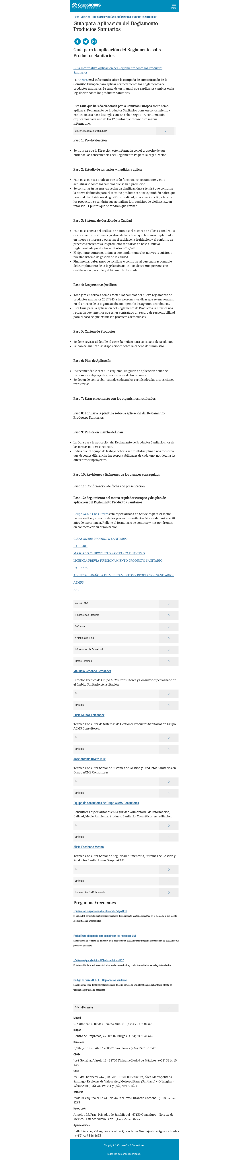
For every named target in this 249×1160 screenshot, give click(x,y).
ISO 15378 (80, 568)
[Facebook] (77, 41)
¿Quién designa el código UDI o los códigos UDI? (98, 960)
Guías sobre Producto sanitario (136, 17)
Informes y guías (103, 17)
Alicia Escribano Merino (88, 847)
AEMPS (82, 80)
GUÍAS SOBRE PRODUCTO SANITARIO (100, 539)
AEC (76, 590)
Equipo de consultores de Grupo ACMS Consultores (106, 803)
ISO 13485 (80, 546)
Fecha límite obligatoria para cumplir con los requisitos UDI (104, 935)
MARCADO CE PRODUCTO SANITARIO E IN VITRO (109, 553)
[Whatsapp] (94, 41)
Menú (173, 8)
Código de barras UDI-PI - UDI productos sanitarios (100, 980)
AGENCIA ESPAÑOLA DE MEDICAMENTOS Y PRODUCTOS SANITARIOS (123, 575)
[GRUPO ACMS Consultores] (87, 6)
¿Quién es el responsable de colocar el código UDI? (100, 911)
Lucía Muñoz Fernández (88, 715)
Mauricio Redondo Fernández (92, 671)
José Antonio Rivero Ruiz (89, 759)
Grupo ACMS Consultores (90, 514)
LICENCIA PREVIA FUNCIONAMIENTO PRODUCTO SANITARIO (118, 561)
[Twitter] (86, 41)
